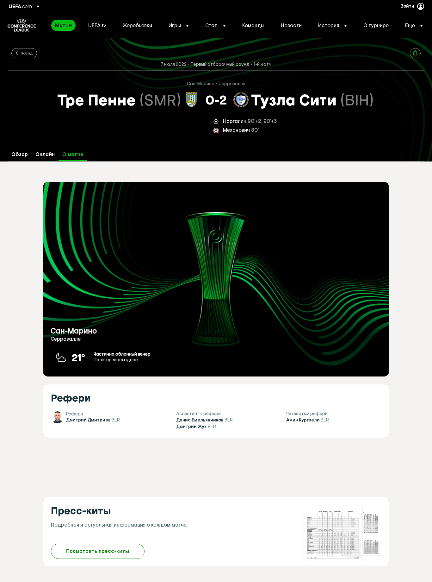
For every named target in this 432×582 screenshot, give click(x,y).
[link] (63, 25)
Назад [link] (27, 53)
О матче (72, 154)
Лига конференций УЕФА (22, 25)
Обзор (19, 154)
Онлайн (45, 154)
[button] (178, 25)
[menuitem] (64, 25)
